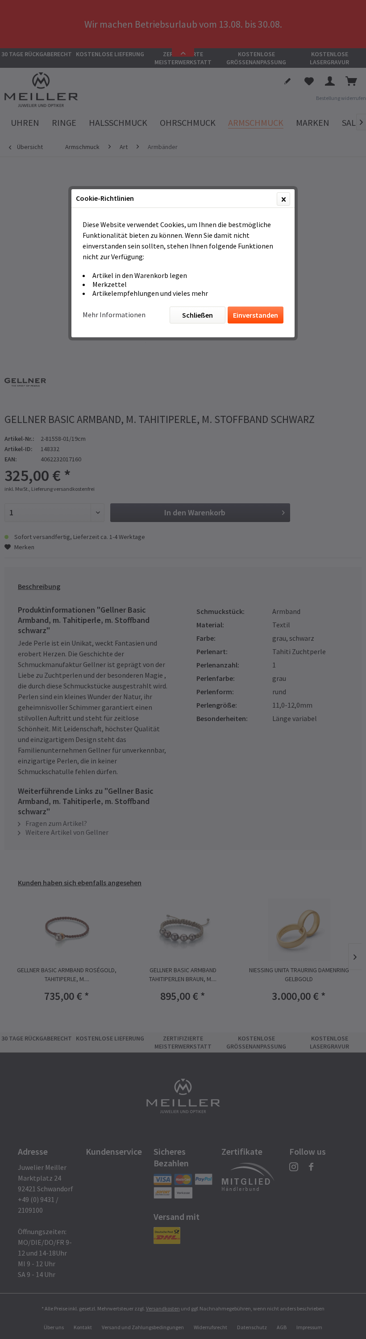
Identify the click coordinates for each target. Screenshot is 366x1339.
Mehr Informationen (114, 314)
